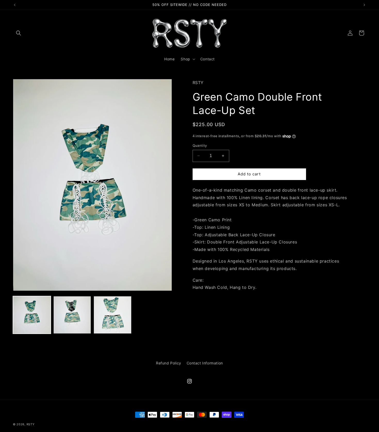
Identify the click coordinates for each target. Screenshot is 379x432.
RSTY (31, 424)
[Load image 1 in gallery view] (32, 315)
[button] (18, 33)
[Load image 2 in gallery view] (72, 315)
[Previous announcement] (14, 5)
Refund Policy (168, 363)
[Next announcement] (364, 5)
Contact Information (205, 363)
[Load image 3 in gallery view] (112, 315)
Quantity (200, 145)
